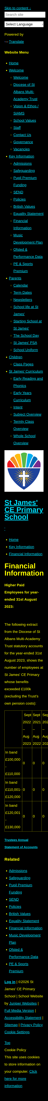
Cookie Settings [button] (17, 1032)
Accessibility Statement (22, 1018)
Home (14, 540)
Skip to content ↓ (17, 8)
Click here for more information (20, 1078)
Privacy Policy (32, 1025)
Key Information (21, 547)
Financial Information (25, 554)
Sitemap (11, 1025)
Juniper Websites (23, 1003)
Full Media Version (19, 1010)
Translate (16, 42)
